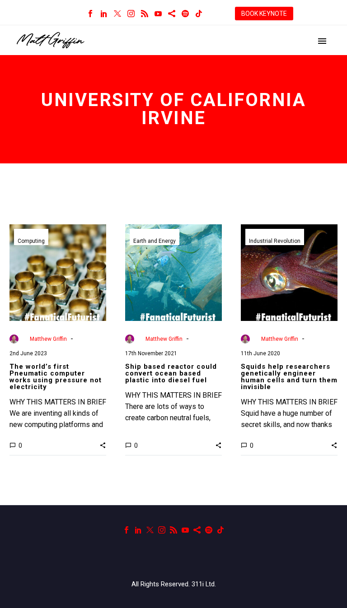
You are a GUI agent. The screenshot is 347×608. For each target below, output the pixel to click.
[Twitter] (117, 13)
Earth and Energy (154, 241)
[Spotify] (185, 13)
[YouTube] (158, 13)
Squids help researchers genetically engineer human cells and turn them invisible (289, 376)
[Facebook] (90, 13)
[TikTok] (199, 13)
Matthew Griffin (48, 339)
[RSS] (144, 13)
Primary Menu (322, 41)
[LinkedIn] (104, 13)
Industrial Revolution (274, 241)
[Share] (171, 13)
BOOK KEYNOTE (264, 13)
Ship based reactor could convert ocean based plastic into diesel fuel (171, 373)
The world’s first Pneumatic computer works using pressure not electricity (55, 376)
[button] (102, 445)
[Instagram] (131, 13)
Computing (31, 241)
